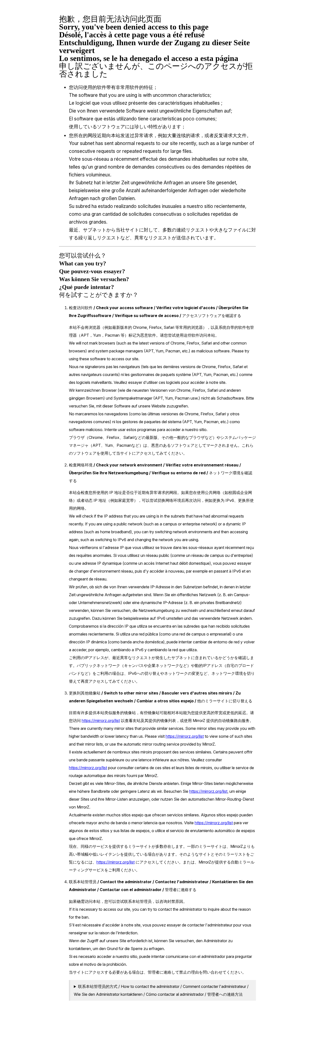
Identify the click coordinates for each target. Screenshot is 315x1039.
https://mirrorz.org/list (101, 720)
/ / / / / (161, 990)
